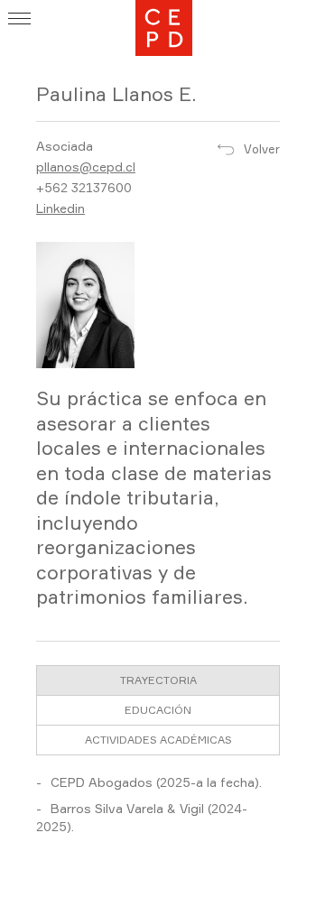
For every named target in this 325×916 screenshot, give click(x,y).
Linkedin (60, 208)
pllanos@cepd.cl (85, 166)
